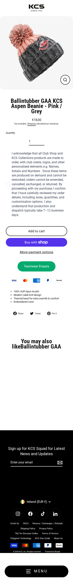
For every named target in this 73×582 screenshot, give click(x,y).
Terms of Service (50, 533)
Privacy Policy (46, 528)
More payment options (36, 252)
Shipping (31, 124)
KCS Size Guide (42, 538)
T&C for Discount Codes (26, 533)
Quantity (10, 132)
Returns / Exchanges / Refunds (48, 523)
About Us (58, 538)
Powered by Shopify (52, 552)
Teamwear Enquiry (36, 266)
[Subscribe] (59, 463)
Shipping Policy (27, 528)
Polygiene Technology (20, 538)
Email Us (15, 523)
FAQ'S (26, 523)
